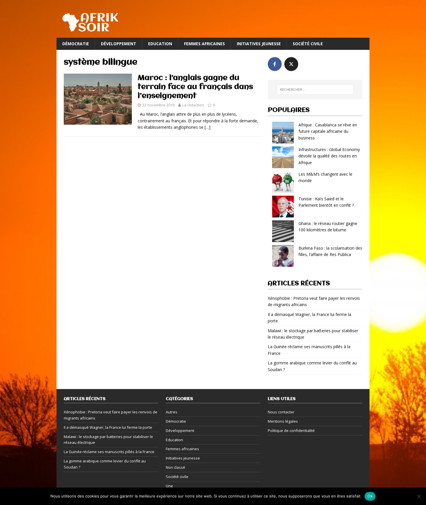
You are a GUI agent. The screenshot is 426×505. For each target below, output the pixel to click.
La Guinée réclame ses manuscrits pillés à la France (109, 451)
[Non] (419, 496)
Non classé (175, 467)
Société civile (308, 43)
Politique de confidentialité (291, 430)
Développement (118, 43)
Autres (171, 412)
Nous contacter (281, 412)
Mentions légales (283, 421)
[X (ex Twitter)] (291, 64)
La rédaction (193, 105)
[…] (207, 127)
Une (169, 485)
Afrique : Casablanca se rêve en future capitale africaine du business (327, 131)
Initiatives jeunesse (259, 43)
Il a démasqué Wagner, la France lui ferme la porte (108, 427)
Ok (370, 496)
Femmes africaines (204, 43)
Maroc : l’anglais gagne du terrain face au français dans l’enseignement (195, 87)
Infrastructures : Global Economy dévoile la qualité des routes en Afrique (329, 156)
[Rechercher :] (315, 90)
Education (160, 43)
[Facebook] (275, 64)
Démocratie (75, 43)
